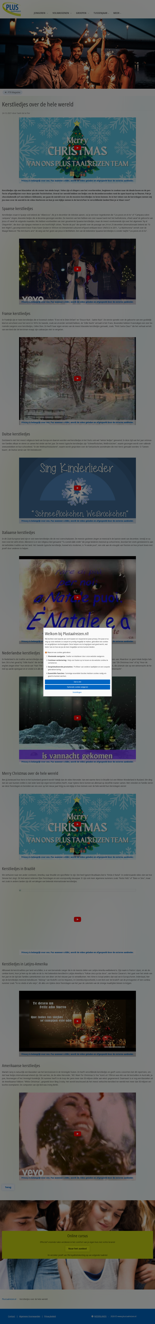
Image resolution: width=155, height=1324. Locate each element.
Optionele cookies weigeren (77, 687)
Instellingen (77, 692)
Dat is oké (77, 682)
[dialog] (77, 662)
